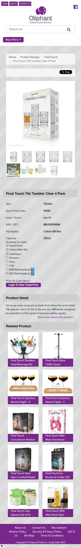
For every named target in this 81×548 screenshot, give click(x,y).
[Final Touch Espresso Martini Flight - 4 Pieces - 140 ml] (23, 385)
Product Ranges (30, 57)
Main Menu (12, 39)
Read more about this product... (56, 317)
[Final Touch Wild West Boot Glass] (57, 497)
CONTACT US (25, 4)
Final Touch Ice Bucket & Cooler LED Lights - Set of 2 (57, 477)
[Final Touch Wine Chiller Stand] (57, 347)
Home (12, 57)
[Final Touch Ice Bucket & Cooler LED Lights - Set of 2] (57, 460)
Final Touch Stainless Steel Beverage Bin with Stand (23, 364)
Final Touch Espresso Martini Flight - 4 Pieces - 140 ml (23, 402)
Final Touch (51, 57)
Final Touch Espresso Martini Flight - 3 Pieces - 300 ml (57, 402)
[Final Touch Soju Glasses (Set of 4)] (23, 497)
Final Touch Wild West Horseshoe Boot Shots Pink (54, 439)
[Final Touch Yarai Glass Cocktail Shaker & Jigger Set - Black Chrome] (23, 460)
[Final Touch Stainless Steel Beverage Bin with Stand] (23, 347)
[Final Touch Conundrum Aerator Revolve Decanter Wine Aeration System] (23, 422)
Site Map (29, 535)
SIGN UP (13, 4)
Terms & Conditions (52, 535)
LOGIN (4, 4)
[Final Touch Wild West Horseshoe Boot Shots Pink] (57, 422)
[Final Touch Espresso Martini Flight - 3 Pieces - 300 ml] (57, 385)
